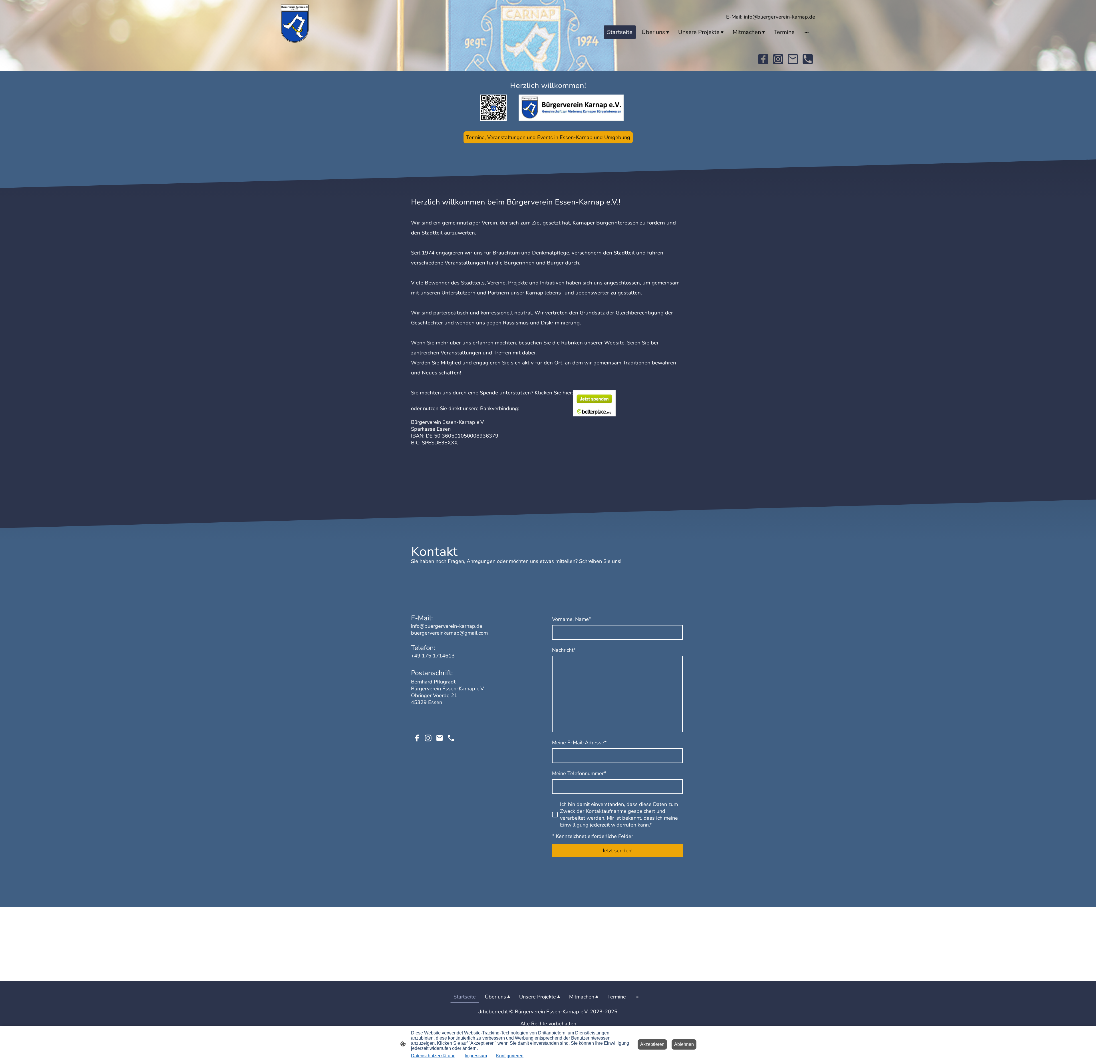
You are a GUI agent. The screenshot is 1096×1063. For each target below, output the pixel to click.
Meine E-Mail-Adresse (579, 742)
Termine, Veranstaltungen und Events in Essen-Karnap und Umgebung (548, 137)
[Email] (793, 59)
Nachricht (564, 650)
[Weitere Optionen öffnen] (806, 32)
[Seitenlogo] (295, 24)
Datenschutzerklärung (433, 1055)
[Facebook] (763, 59)
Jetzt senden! (617, 850)
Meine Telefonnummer (579, 773)
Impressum (476, 1055)
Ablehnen (684, 1044)
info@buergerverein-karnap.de (446, 626)
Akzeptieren (652, 1044)
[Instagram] (778, 59)
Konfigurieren (509, 1055)
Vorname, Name (571, 619)
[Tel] (808, 59)
